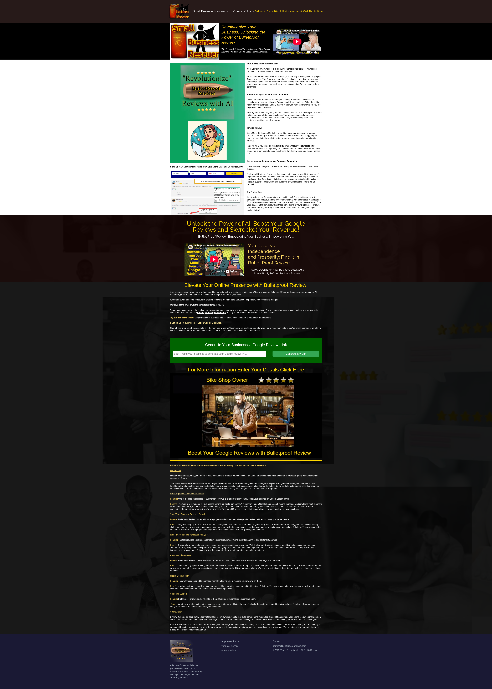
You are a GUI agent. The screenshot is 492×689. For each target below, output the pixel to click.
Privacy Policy (242, 11)
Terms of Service (230, 646)
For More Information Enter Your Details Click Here (246, 369)
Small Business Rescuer (209, 11)
